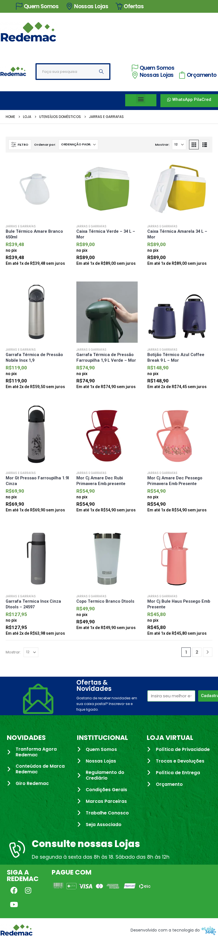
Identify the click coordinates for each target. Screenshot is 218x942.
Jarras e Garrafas (21, 226)
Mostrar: (162, 144)
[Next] (207, 652)
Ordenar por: (45, 144)
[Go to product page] (38, 188)
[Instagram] (28, 890)
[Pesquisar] (101, 71)
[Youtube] (14, 904)
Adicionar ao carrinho (61, 167)
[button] (140, 98)
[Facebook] (14, 890)
